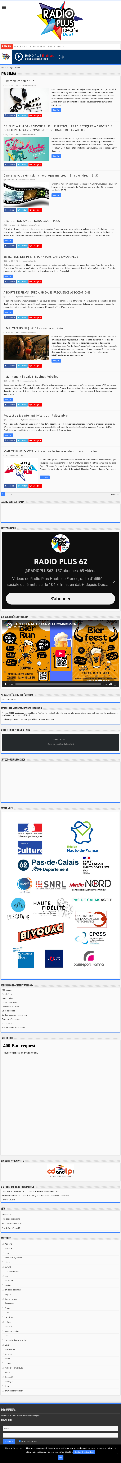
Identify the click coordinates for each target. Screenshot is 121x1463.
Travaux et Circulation (14, 1391)
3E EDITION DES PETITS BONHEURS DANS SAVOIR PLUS (41, 256)
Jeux (7, 1336)
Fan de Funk (7, 994)
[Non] (117, 1453)
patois (7, 1359)
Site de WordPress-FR (11, 1228)
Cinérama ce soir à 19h (19, 81)
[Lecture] (5, 684)
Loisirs (7, 1345)
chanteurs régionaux (13, 1258)
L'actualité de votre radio (15, 1340)
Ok (60, 1458)
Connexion (6, 1214)
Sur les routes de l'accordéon (14, 1015)
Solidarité (9, 1377)
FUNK (7, 1313)
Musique (8, 1354)
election (8, 1285)
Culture (8, 1267)
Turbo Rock (7, 1023)
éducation (9, 1281)
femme (8, 1308)
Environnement (11, 1299)
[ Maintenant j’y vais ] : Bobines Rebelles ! (31, 376)
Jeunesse (8, 1326)
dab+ (7, 1276)
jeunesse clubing (12, 1331)
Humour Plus (7, 998)
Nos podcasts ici (9, 699)
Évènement (9, 1303)
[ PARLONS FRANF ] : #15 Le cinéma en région (34, 328)
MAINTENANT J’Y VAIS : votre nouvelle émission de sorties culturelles (50, 451)
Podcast (8, 1363)
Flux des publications (11, 1219)
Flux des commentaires (12, 1223)
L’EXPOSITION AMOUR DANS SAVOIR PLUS (32, 221)
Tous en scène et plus (11, 1019)
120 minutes (7, 990)
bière (7, 1253)
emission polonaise (13, 1290)
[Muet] (110, 684)
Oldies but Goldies (10, 1002)
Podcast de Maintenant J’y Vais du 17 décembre (36, 415)
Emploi (8, 1294)
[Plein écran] (115, 684)
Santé (7, 1372)
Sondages (9, 1382)
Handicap (9, 1317)
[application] (60, 653)
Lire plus (56, 110)
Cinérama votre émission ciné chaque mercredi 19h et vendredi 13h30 (51, 175)
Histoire (8, 1322)
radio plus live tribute (14, 1368)
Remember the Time (10, 1007)
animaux (8, 1248)
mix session (10, 1349)
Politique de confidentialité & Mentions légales (20, 1415)
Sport (7, 1386)
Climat (7, 1262)
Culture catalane (11, 1271)
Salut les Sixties (8, 1011)
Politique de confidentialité (84, 1452)
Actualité (8, 1244)
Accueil (3, 68)
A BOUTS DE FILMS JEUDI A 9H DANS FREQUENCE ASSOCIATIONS (47, 292)
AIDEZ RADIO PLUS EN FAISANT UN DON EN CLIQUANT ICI (40, 46)
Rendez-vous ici (8, 1200)
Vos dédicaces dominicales (13, 1027)
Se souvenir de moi (29, 1441)
